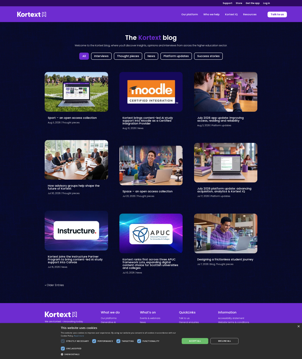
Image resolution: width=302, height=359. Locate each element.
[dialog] (151, 341)
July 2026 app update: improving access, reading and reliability (220, 119)
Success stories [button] (208, 56)
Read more (79, 335)
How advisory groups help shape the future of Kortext (74, 187)
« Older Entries (54, 285)
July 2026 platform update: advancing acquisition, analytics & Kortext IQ (224, 190)
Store (239, 3)
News (64, 267)
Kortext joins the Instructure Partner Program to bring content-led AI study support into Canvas (75, 259)
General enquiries (189, 322)
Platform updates (221, 125)
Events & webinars (150, 318)
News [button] (151, 56)
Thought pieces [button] (128, 56)
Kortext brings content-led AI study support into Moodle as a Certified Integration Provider (148, 120)
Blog (212, 264)
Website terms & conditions (233, 322)
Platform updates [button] (176, 56)
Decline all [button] (224, 341)
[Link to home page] (31, 14)
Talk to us (184, 318)
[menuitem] (189, 14)
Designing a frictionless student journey (225, 259)
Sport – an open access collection (72, 118)
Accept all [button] (195, 341)
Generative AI (108, 322)
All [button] (84, 56)
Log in (266, 3)
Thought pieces (71, 122)
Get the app (253, 3)
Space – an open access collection (148, 191)
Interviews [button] (101, 56)
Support (227, 3)
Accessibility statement (231, 318)
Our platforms (109, 318)
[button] (119, 354)
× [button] (298, 326)
